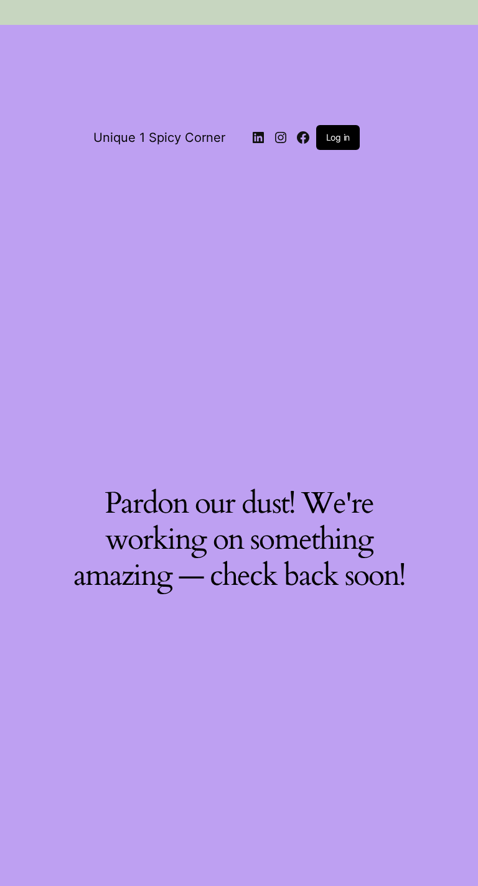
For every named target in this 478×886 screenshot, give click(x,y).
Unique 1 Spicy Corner (159, 137)
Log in (338, 137)
